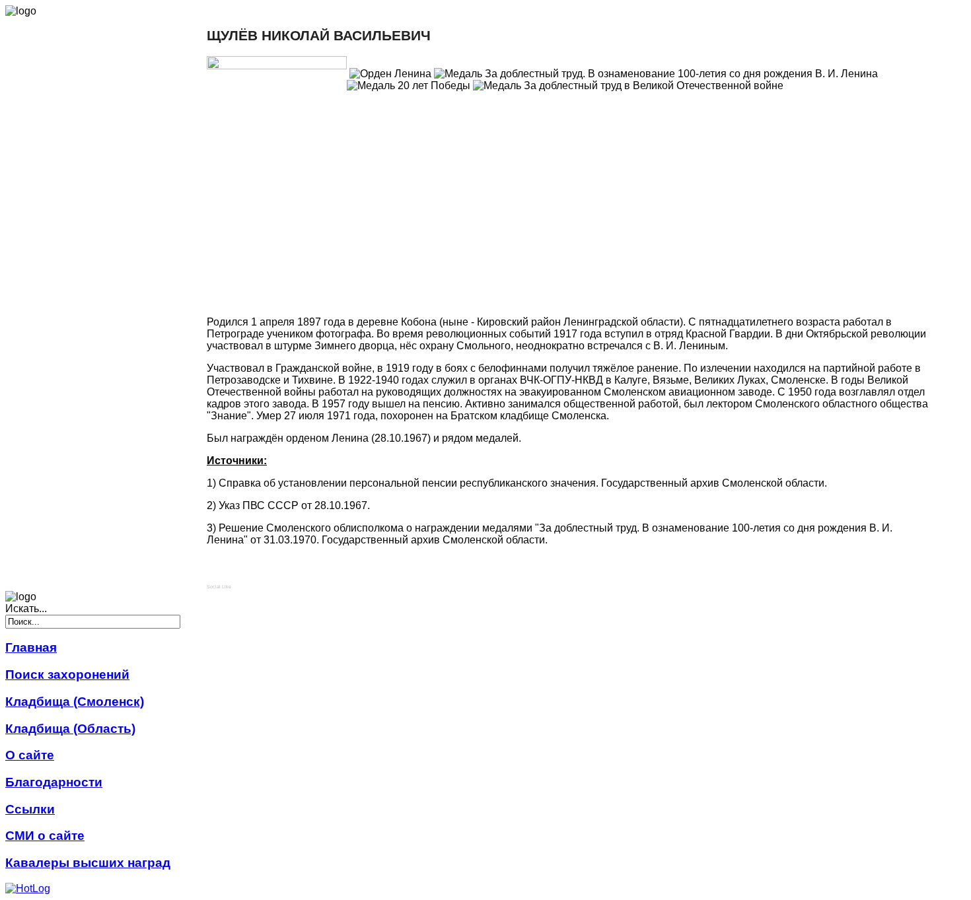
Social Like (219, 586)
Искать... (26, 608)
